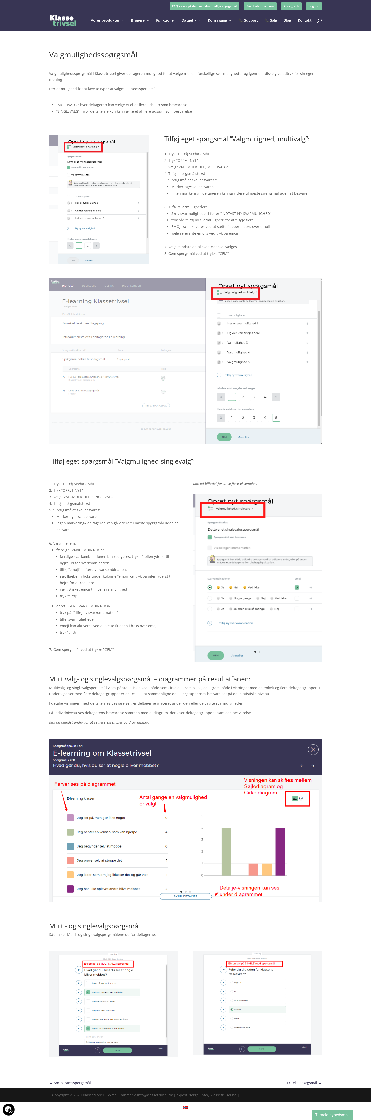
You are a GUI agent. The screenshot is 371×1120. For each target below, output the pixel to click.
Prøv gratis (291, 6)
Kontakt (305, 21)
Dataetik (189, 21)
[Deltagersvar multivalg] (113, 1056)
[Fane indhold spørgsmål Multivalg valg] (185, 444)
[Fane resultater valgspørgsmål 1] (185, 901)
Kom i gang (217, 21)
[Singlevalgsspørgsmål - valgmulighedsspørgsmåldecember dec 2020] (257, 661)
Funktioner (165, 21)
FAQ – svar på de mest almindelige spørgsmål (204, 6)
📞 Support (248, 21)
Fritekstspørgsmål (304, 1082)
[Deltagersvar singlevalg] (257, 1055)
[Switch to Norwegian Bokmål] (185, 1107)
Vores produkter (105, 21)
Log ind (314, 6)
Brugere (138, 21)
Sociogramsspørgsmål (70, 1082)
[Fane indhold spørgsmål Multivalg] (99, 264)
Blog (287, 21)
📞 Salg (271, 21)
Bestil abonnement (260, 6)
